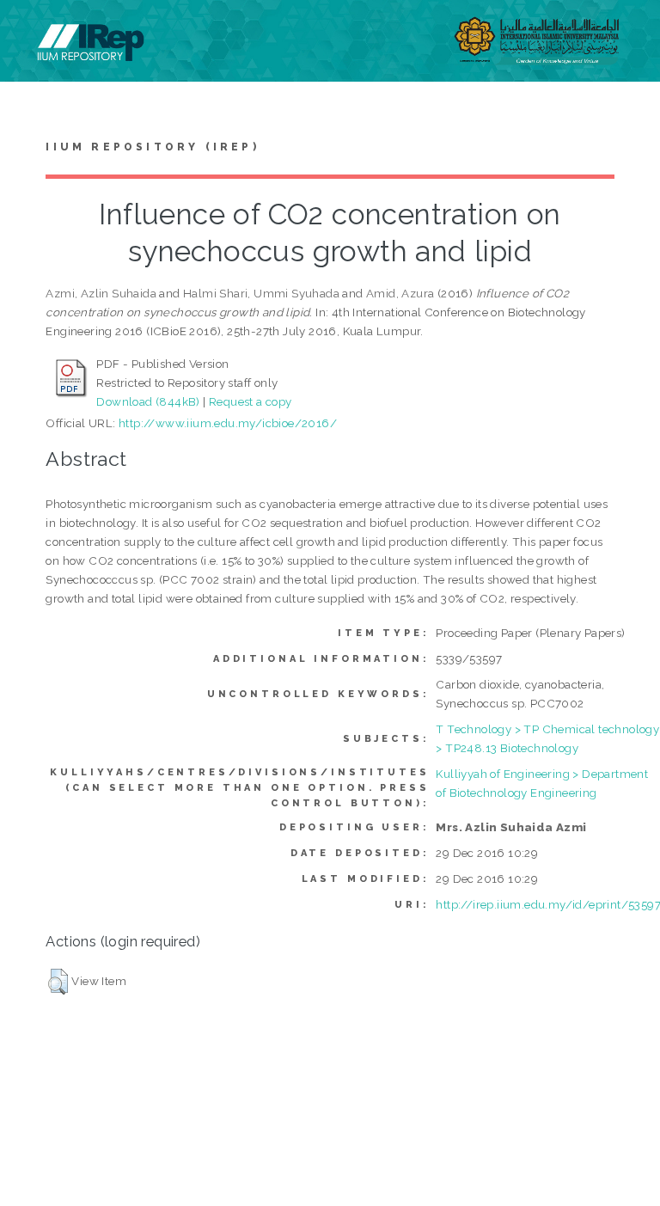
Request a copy (250, 401)
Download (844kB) (147, 401)
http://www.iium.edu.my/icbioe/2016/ (228, 423)
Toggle (31, 32)
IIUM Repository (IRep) (152, 147)
